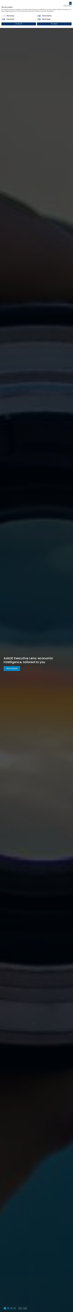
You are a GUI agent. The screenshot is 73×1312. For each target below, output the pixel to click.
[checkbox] (3, 16)
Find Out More (11, 668)
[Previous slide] (20, 1308)
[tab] (5, 1308)
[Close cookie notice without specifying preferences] (70, 3)
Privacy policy (68, 6)
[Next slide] (25, 1308)
